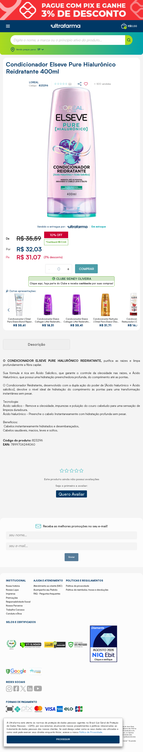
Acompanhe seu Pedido (45, 590)
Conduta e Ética (14, 613)
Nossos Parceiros (14, 605)
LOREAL (34, 82)
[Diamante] (103, 644)
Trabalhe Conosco (15, 609)
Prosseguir (63, 739)
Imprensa (10, 593)
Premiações (12, 598)
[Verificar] (30, 647)
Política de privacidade (77, 586)
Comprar (86, 269)
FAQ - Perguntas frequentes (47, 593)
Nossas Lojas (12, 590)
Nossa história (13, 586)
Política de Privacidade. (91, 732)
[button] (8, 310)
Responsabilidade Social (18, 601)
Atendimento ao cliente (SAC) (48, 586)
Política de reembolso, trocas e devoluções (87, 590)
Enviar (72, 557)
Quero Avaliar (72, 494)
